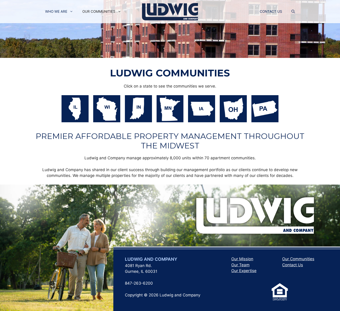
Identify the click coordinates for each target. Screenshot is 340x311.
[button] (293, 12)
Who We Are (56, 11)
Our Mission (242, 259)
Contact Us (271, 11)
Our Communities (98, 11)
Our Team (240, 265)
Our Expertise (244, 270)
